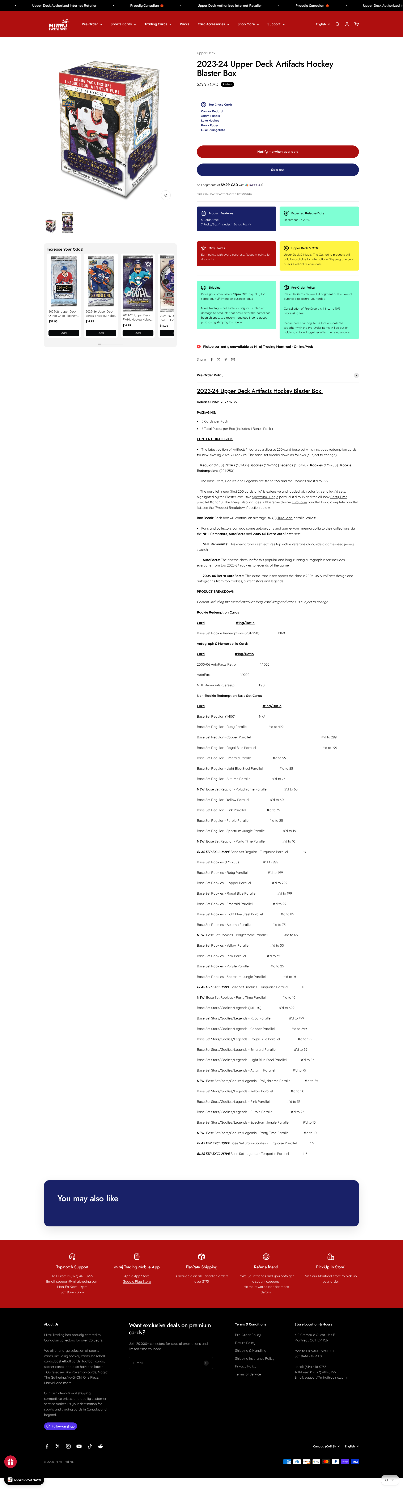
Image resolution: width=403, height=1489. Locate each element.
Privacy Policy (245, 1366)
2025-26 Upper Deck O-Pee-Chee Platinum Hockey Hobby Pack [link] (62, 314)
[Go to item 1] (51, 226)
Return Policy (245, 1343)
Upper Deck (206, 53)
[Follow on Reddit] (100, 1446)
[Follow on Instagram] (68, 1446)
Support (274, 24)
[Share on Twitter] (218, 359)
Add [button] (64, 333)
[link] (63, 281)
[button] (166, 282)
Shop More (246, 24)
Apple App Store (136, 1276)
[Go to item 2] (67, 223)
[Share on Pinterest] (225, 359)
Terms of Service (248, 1374)
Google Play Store (137, 1281)
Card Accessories (211, 24)
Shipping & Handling (250, 1350)
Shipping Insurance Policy (254, 1358)
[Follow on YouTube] (79, 1446)
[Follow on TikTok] (90, 1446)
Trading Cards (155, 24)
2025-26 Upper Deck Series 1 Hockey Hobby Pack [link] (101, 314)
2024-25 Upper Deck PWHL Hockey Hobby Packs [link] (137, 317)
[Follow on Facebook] (47, 1446)
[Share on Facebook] (211, 359)
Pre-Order (90, 24)
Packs (184, 24)
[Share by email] (233, 359)
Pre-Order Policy (248, 1335)
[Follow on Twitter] (57, 1446)
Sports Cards (121, 24)
